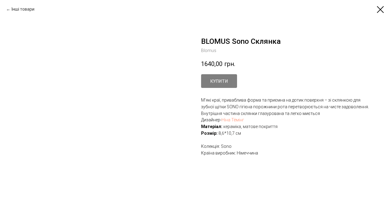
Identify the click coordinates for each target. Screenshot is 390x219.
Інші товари (23, 9)
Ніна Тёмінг (233, 119)
